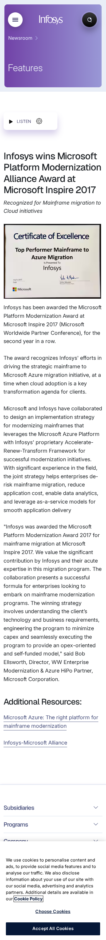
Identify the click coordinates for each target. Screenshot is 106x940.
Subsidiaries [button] (19, 808)
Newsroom (20, 38)
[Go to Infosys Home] (51, 20)
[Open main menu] (15, 19)
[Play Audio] (10, 121)
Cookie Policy (28, 898)
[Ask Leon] (89, 19)
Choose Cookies (52, 911)
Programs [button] (16, 824)
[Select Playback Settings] (39, 121)
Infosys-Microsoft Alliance (35, 743)
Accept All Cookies (53, 928)
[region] (53, 890)
